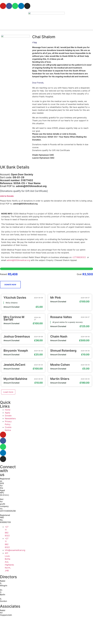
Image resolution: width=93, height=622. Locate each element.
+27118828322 (79, 257)
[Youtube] (3, 6)
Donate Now (10, 285)
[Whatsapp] (15, 6)
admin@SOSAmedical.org (18, 260)
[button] (46, 30)
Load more (8, 392)
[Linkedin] (21, 6)
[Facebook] (9, 6)
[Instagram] (27, 6)
